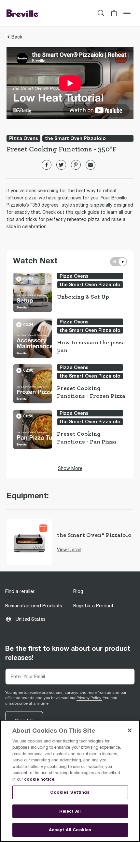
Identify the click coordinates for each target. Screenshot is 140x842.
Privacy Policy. (89, 697)
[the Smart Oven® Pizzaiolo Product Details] (29, 542)
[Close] (129, 730)
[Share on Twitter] (61, 165)
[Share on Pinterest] (76, 165)
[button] (113, 13)
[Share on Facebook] (46, 165)
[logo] (23, 13)
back (16, 36)
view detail (69, 549)
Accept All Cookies (70, 829)
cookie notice (39, 779)
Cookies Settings (70, 792)
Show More (70, 468)
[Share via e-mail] (90, 165)
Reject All (70, 811)
